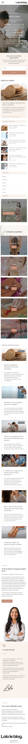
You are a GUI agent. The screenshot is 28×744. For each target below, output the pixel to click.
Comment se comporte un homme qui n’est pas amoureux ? (13, 473)
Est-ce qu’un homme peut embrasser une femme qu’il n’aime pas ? (17, 157)
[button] (2, 2)
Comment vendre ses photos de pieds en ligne (12, 543)
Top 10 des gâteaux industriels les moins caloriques (13, 104)
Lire (14, 246)
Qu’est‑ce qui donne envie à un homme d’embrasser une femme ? (14, 438)
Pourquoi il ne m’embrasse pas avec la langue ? (13, 403)
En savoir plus (8, 213)
